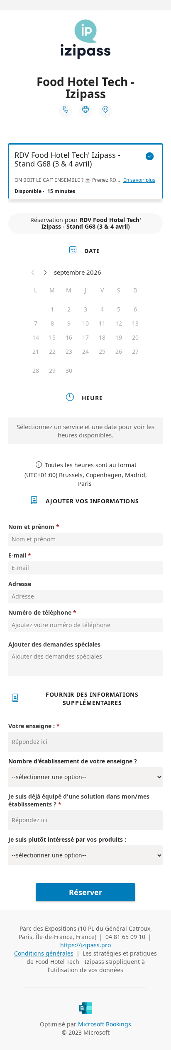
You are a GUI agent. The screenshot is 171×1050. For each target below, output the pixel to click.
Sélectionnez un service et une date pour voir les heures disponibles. (85, 430)
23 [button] (69, 351)
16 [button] (69, 337)
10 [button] (85, 323)
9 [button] (69, 323)
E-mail (17, 555)
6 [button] (135, 309)
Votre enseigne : (32, 726)
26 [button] (118, 351)
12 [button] (118, 323)
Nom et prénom (31, 527)
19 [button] (118, 337)
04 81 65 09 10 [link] (125, 937)
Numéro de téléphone (39, 612)
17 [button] (85, 337)
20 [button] (135, 337)
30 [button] (69, 370)
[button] (33, 272)
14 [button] (35, 337)
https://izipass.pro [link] (85, 945)
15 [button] (52, 337)
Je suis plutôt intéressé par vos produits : (67, 839)
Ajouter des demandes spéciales (54, 644)
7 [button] (35, 323)
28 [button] (35, 370)
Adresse (19, 584)
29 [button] (52, 370)
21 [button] (35, 351)
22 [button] (52, 351)
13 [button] (135, 323)
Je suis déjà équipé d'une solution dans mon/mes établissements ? (78, 800)
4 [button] (102, 309)
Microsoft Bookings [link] (104, 1024)
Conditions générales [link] (43, 953)
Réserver (85, 892)
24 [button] (85, 351)
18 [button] (102, 337)
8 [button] (52, 323)
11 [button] (102, 323)
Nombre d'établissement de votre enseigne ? (72, 761)
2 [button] (69, 309)
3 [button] (85, 309)
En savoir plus (139, 180)
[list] (85, 173)
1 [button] (52, 309)
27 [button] (135, 351)
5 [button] (118, 309)
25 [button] (102, 351)
